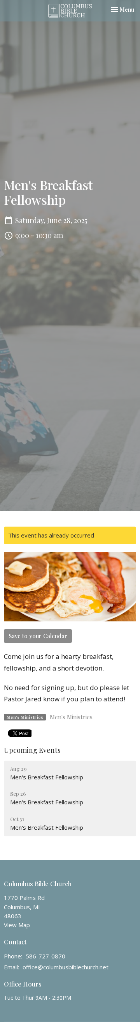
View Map (17, 925)
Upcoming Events (32, 750)
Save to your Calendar (38, 636)
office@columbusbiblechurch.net (65, 967)
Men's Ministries (71, 717)
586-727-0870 (45, 956)
